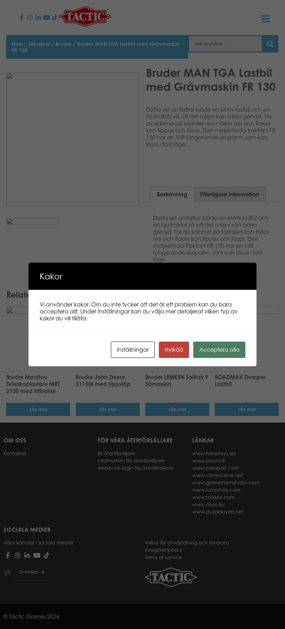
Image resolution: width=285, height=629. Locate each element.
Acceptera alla (219, 349)
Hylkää (174, 349)
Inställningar (133, 349)
